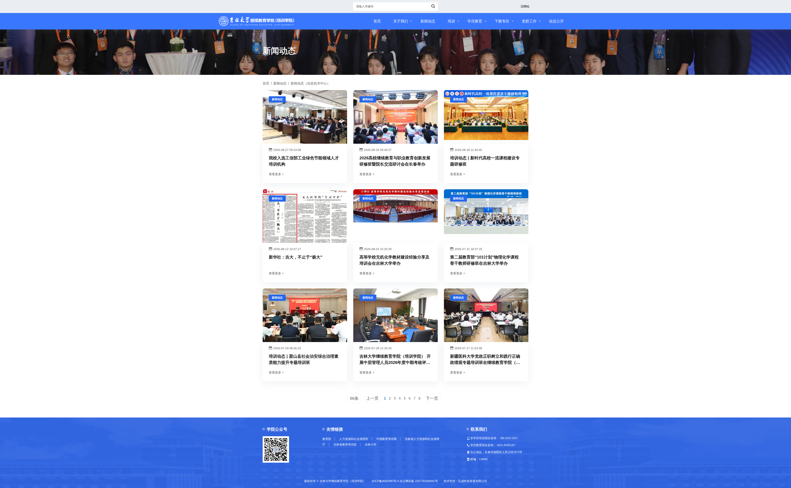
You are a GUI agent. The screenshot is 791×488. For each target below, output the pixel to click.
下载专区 (502, 21)
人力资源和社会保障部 (353, 439)
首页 (377, 21)
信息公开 (556, 21)
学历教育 (474, 21)
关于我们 (400, 21)
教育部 (326, 439)
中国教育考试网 (386, 439)
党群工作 (529, 21)
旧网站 (525, 6)
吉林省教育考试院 (345, 444)
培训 (451, 21)
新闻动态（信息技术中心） (310, 83)
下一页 (432, 398)
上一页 (372, 398)
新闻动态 (427, 21)
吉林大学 (370, 444)
